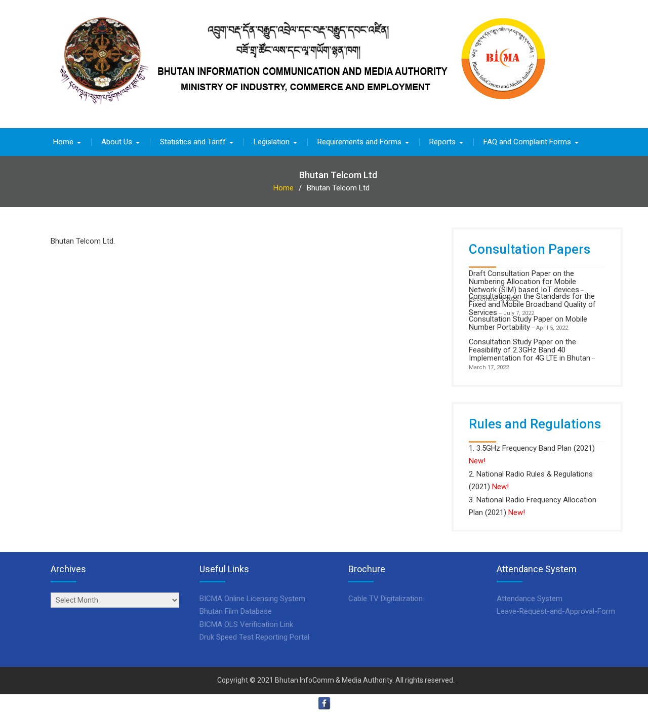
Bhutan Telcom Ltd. (83, 241)
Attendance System (529, 598)
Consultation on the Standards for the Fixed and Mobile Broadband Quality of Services (532, 305)
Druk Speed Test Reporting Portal (254, 637)
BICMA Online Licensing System (252, 598)
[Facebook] (324, 703)
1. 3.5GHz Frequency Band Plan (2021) (532, 448)
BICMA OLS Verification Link (246, 624)
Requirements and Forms (359, 141)
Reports (442, 141)
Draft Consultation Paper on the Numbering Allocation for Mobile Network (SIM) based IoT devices (524, 282)
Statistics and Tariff (193, 141)
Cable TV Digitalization (385, 598)
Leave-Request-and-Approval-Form (556, 611)
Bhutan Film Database (235, 611)
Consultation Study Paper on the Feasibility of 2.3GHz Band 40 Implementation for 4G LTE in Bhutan (529, 350)
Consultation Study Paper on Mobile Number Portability (528, 323)
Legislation (272, 141)
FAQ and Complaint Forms (527, 141)
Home (63, 141)
